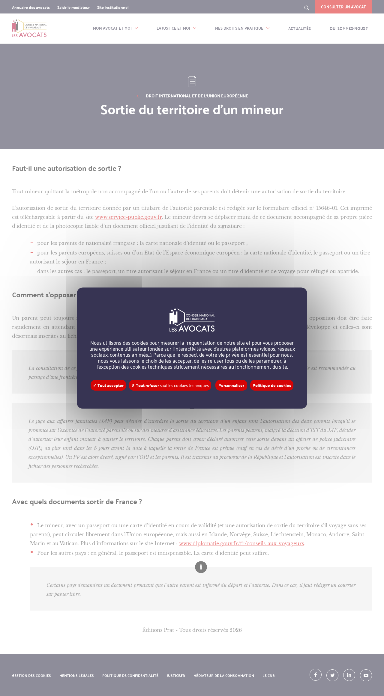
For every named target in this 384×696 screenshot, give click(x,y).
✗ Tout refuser (170, 385)
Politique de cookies (272, 385)
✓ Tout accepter (108, 385)
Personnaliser (231, 385)
